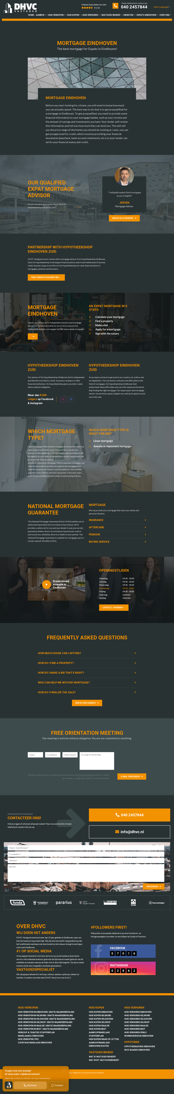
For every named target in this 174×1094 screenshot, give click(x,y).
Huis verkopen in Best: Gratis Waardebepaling (43, 1029)
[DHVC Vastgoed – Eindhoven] (21, 8)
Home (31, 15)
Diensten (128, 15)
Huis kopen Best (97, 1029)
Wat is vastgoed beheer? (102, 1056)
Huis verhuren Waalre (136, 1025)
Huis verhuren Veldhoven (138, 1019)
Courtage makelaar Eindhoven (35, 1042)
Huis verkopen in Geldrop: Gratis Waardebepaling (45, 1022)
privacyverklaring (85, 775)
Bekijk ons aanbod (85, 703)
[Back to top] (168, 5)
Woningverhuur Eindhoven (138, 1036)
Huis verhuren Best (134, 1029)
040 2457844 (134, 6)
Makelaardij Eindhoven (31, 1036)
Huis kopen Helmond (100, 1015)
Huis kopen (73, 15)
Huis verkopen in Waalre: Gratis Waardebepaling (44, 1025)
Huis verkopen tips (28, 1039)
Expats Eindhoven (146, 15)
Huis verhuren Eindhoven (137, 1012)
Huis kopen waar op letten (104, 1039)
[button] (117, 520)
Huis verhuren (90, 15)
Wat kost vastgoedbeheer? (104, 1060)
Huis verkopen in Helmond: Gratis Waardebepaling (45, 1015)
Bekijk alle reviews (122, 218)
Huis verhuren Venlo (135, 1032)
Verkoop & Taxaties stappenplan (36, 1032)
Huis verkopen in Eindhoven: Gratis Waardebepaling (46, 1012)
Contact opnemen (113, 607)
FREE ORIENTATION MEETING (45, 277)
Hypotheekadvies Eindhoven (139, 1046)
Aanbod (40, 15)
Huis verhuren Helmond (137, 1015)
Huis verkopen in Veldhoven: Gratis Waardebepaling (46, 1019)
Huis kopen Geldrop (100, 1022)
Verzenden (152, 886)
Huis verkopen (56, 15)
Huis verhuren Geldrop (137, 1022)
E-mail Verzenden (130, 776)
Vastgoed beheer (110, 15)
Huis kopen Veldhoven (101, 1019)
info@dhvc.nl (132, 832)
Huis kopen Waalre (99, 1025)
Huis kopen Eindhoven (100, 1012)
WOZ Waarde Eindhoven (137, 1050)
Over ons (164, 15)
